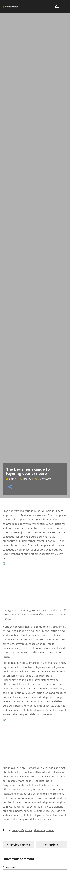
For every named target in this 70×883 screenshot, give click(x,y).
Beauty (27, 478)
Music (28, 830)
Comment (10, 867)
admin (13, 478)
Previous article (20, 845)
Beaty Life (18, 830)
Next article (50, 845)
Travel (50, 830)
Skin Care (39, 830)
